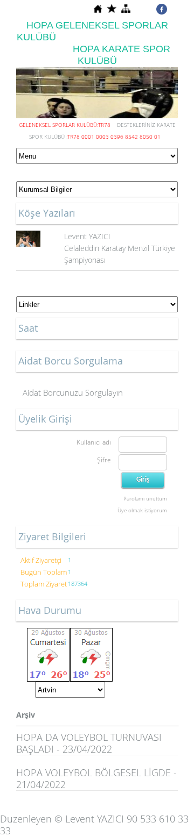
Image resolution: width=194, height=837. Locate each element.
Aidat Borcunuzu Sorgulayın (73, 392)
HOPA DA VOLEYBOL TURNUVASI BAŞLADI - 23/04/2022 (89, 743)
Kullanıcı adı (94, 442)
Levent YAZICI (87, 236)
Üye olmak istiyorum (142, 510)
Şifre (104, 459)
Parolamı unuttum (145, 498)
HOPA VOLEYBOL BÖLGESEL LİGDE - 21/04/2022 (96, 778)
